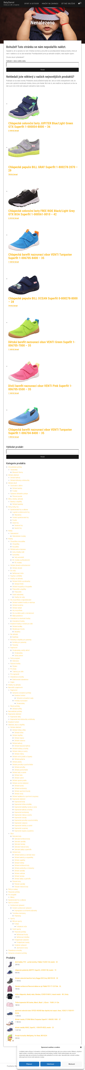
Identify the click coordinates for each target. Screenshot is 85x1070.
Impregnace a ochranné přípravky (26, 911)
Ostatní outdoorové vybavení (21, 908)
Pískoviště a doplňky (19, 589)
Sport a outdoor (31, 4)
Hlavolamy (18, 515)
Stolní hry (15, 523)
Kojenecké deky (15, 717)
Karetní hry (18, 528)
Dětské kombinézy (21, 788)
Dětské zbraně (17, 568)
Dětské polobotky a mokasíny (24, 868)
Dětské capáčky (20, 860)
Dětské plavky (17, 762)
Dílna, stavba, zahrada (15, 499)
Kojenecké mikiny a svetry (23, 815)
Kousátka (15, 547)
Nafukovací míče (18, 573)
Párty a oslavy (13, 889)
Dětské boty (16, 852)
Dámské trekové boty (22, 847)
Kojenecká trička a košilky (23, 804)
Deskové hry (19, 525)
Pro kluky (13, 669)
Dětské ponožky (20, 767)
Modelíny (17, 632)
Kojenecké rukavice (21, 823)
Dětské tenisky (19, 876)
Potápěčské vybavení (22, 940)
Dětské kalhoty (15, 478)
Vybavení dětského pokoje (19, 494)
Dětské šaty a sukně (19, 772)
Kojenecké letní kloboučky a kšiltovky (22, 719)
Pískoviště (18, 592)
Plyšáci (14, 666)
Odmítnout (50, 1064)
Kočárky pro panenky (19, 642)
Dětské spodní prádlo (19, 780)
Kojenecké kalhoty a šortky (23, 810)
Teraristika (13, 470)
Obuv (12, 834)
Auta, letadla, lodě (18, 552)
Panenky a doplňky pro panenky (20, 640)
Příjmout (29, 1064)
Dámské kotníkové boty (22, 839)
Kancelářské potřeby (15, 711)
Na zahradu (14, 634)
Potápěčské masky (23, 942)
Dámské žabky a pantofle (23, 850)
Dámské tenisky (20, 844)
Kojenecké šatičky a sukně (23, 826)
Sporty (12, 919)
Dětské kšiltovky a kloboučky (19, 480)
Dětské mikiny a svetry (20, 751)
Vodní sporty (16, 929)
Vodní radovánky (17, 595)
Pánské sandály (20, 884)
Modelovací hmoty (18, 629)
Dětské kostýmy (17, 605)
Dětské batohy (17, 488)
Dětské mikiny (19, 754)
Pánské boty (16, 881)
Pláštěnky (18, 916)
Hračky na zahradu (50, 4)
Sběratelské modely (19, 536)
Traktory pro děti (17, 672)
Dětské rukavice (20, 741)
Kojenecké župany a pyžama (24, 831)
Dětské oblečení (68, 4)
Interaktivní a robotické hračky (20, 618)
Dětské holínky (19, 863)
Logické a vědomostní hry (21, 512)
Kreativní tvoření (20, 695)
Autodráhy (15, 555)
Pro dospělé (12, 895)
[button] (81, 1047)
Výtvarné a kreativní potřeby (21, 693)
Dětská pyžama (20, 759)
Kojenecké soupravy (21, 828)
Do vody (13, 571)
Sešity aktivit (19, 656)
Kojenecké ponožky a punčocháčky (26, 820)
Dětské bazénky (17, 504)
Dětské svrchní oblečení (20, 783)
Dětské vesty (19, 794)
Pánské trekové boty (21, 887)
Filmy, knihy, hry (13, 507)
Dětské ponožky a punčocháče (22, 765)
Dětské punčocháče (21, 770)
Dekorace (15, 661)
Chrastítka (15, 544)
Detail (17, 131)
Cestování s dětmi (16, 486)
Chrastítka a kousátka (17, 541)
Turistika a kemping (19, 913)
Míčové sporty (17, 921)
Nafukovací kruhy (22, 935)
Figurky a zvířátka (16, 576)
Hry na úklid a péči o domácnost (23, 613)
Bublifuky (15, 637)
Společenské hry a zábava (19, 510)
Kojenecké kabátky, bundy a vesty (26, 807)
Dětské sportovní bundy (22, 791)
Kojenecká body (20, 802)
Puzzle (14, 520)
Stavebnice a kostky (17, 677)
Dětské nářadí (17, 608)
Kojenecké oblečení (14, 714)
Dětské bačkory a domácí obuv (25, 855)
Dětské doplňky (17, 735)
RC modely (18, 563)
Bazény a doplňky (16, 502)
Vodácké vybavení (21, 945)
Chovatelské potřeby (15, 467)
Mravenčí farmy (17, 472)
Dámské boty (16, 836)
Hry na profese (17, 610)
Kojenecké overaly (21, 818)
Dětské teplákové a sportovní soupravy (25, 796)
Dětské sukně (19, 778)
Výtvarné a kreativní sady (25, 698)
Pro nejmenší (14, 674)
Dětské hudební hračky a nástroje (23, 602)
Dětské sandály (20, 871)
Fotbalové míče (22, 927)
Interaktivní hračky (18, 621)
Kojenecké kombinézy (22, 812)
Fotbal (17, 924)
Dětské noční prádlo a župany (22, 757)
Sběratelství (14, 533)
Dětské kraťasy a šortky (20, 749)
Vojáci (12, 682)
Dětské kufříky (17, 709)
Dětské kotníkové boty (22, 865)
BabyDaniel (9, 2)
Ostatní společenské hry (20, 517)
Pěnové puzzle (17, 496)
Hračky (10, 539)
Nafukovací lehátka (23, 937)
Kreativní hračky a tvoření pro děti (21, 624)
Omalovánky (19, 653)
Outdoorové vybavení (17, 905)
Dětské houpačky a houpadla (22, 587)
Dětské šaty (18, 775)
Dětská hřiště (19, 584)
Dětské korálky (17, 626)
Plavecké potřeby (14, 892)
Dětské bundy (19, 786)
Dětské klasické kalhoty (22, 746)
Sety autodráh (19, 557)
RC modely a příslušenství (21, 560)
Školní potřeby (15, 706)
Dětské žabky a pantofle (23, 879)
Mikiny (12, 897)
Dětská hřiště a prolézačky (21, 581)
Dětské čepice (19, 738)
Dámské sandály (20, 842)
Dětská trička (19, 733)
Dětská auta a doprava (18, 549)
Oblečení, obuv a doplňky (16, 725)
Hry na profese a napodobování (20, 600)
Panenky (15, 645)
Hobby (10, 531)
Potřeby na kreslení (21, 701)
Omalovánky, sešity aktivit (21, 650)
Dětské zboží (12, 483)
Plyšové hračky (15, 664)
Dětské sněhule (20, 873)
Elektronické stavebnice (20, 680)
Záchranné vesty (22, 948)
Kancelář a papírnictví (15, 687)
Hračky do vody (20, 597)
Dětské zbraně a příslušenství (20, 565)
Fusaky (14, 491)
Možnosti (72, 1064)
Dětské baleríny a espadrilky (24, 857)
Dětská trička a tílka (19, 730)
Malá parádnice (17, 616)
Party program (15, 658)
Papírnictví (13, 648)
